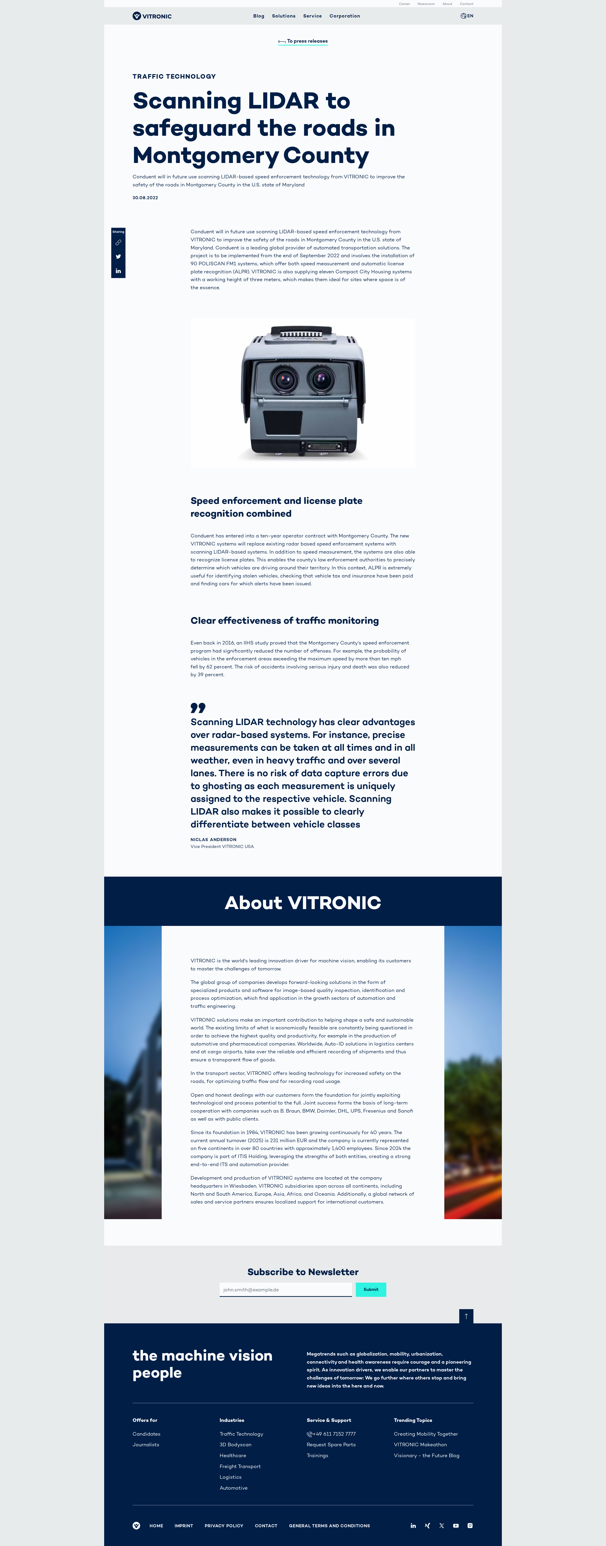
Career (404, 4)
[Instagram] (470, 1526)
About (447, 4)
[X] (442, 1526)
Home (156, 1525)
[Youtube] (456, 1526)
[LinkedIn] (413, 1526)
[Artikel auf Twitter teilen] (118, 256)
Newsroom (426, 4)
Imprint (184, 1525)
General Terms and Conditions (329, 1525)
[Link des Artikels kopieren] (118, 242)
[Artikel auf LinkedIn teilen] (118, 271)
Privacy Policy (224, 1525)
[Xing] (427, 1526)
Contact (466, 4)
